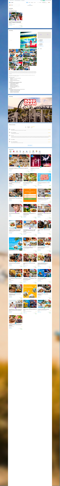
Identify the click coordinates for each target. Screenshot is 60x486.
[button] (11, 40)
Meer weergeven (30, 145)
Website (44, 48)
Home (27, 2)
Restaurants (32, 2)
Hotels (34, 2)
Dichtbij (29, 2)
